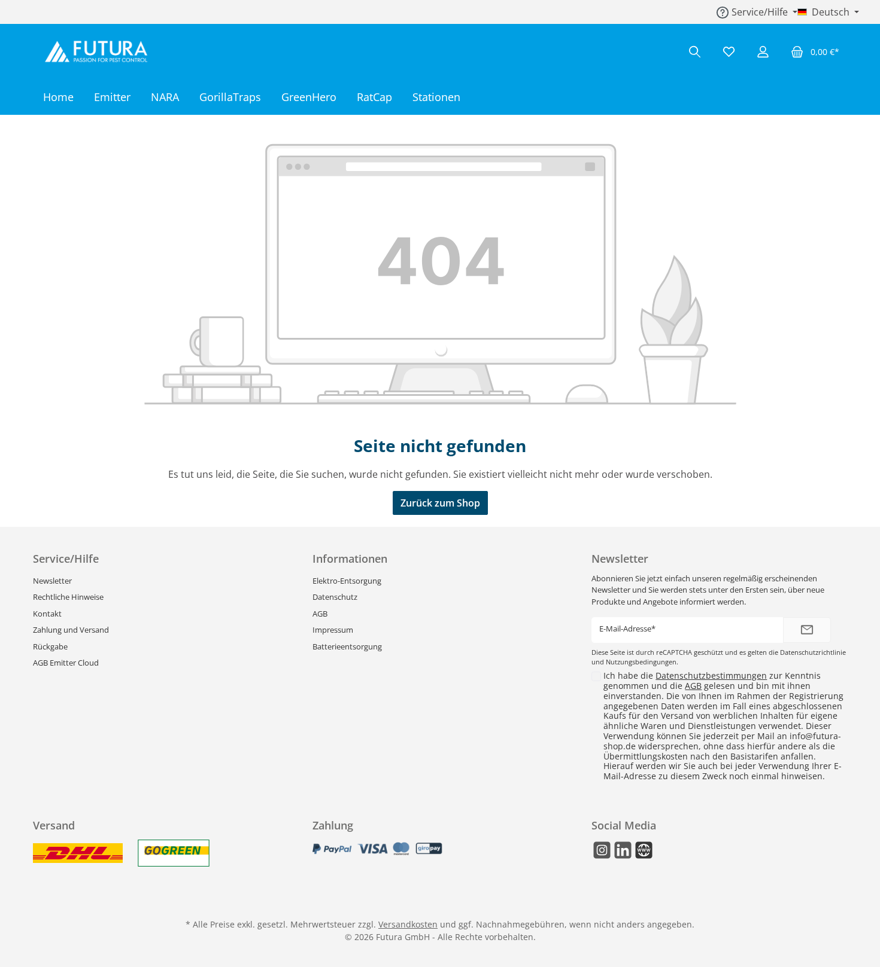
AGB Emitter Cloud (66, 662)
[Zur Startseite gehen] (99, 51)
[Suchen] (695, 51)
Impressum (332, 629)
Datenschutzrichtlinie (813, 652)
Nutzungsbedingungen (641, 661)
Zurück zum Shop (440, 503)
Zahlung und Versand (71, 629)
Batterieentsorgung (347, 646)
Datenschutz (334, 596)
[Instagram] (601, 850)
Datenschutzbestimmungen (711, 675)
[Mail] (643, 850)
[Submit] (807, 630)
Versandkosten (408, 924)
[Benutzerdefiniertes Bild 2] (174, 853)
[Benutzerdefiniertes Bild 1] (78, 853)
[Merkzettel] (729, 51)
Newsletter (52, 580)
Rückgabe (50, 646)
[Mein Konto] (763, 51)
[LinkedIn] (622, 850)
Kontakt (47, 613)
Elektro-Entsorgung (346, 580)
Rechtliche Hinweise (68, 596)
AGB (319, 613)
